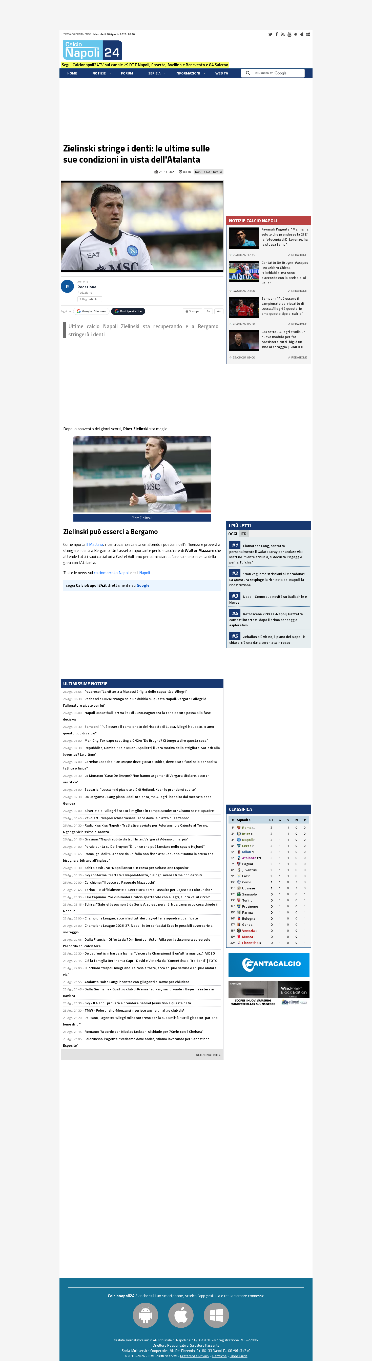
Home (72, 73)
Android (295, 34)
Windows (308, 34)
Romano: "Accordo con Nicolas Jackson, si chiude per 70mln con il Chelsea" (144, 1031)
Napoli (144, 573)
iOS (301, 34)
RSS (282, 34)
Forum (127, 73)
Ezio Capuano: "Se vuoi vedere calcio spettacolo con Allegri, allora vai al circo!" (147, 897)
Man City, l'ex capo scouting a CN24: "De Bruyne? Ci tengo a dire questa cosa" (146, 740)
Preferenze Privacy (194, 1355)
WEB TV (221, 73)
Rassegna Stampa (208, 171)
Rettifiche (219, 1355)
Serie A (154, 73)
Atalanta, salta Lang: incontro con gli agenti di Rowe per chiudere (137, 981)
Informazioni (188, 73)
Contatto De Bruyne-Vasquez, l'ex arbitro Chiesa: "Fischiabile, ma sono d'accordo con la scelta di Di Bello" (285, 272)
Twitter (270, 34)
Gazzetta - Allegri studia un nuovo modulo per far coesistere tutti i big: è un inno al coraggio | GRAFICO (283, 339)
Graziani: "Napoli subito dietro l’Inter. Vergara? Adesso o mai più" (136, 839)
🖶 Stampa (192, 311)
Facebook (276, 34)
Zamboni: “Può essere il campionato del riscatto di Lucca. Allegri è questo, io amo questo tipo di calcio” (282, 306)
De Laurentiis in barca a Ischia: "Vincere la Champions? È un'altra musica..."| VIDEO (150, 953)
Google (94, 311)
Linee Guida (238, 1355)
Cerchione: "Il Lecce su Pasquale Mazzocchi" (120, 882)
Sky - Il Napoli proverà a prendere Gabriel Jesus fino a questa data (138, 1003)
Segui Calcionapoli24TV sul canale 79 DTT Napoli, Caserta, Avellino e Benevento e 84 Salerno (145, 65)
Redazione (86, 287)
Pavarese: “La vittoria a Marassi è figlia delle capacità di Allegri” (136, 691)
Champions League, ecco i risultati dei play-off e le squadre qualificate (141, 918)
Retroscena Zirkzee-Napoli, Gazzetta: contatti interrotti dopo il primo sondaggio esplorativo (266, 619)
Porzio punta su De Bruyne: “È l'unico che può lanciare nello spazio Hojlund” (145, 846)
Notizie (99, 73)
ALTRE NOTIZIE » (208, 1055)
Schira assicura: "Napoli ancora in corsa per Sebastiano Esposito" (137, 867)
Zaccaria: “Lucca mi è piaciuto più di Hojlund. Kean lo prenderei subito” (140, 789)
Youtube (289, 34)
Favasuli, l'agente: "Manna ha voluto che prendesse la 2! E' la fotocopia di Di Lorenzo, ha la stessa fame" (284, 237)
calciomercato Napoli (111, 573)
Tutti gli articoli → (90, 299)
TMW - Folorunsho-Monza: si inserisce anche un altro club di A (134, 1010)
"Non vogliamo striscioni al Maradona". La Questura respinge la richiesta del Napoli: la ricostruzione (267, 579)
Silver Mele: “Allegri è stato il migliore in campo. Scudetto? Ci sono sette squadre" (150, 810)
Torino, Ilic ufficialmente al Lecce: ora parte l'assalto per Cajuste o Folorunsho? (148, 889)
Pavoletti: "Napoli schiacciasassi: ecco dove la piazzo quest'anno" (137, 817)
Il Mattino (94, 544)
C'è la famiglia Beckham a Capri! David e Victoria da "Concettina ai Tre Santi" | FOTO (151, 960)
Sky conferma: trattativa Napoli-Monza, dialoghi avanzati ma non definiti (143, 875)
